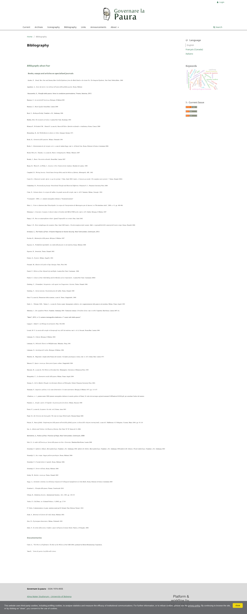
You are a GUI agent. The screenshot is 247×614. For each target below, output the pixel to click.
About (114, 27)
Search (218, 27)
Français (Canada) (194, 49)
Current (26, 27)
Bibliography (70, 27)
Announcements (98, 27)
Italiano (189, 53)
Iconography (53, 27)
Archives (39, 27)
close (237, 605)
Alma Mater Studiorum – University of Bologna (49, 596)
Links (83, 27)
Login (221, 2)
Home (29, 36)
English (190, 45)
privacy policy (194, 605)
